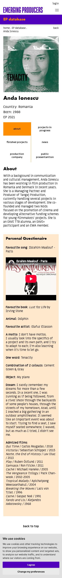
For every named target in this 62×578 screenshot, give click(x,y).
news (45, 142)
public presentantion (45, 155)
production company (17, 155)
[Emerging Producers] (23, 10)
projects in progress (45, 129)
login (56, 3)
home (6, 28)
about (17, 128)
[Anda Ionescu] (31, 64)
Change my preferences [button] (31, 571)
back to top (31, 526)
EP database (19, 28)
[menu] (57, 10)
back (56, 28)
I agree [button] (31, 564)
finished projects (17, 142)
